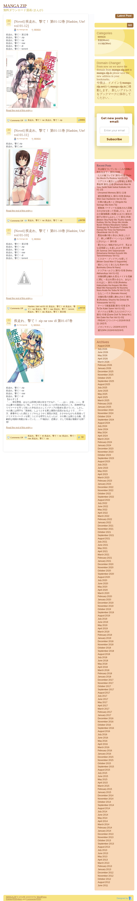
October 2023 (104, 455)
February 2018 (105, 673)
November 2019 (105, 606)
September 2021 (106, 535)
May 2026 (102, 355)
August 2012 (104, 882)
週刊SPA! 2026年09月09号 (111, 330)
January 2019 (104, 638)
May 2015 (102, 779)
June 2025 (103, 391)
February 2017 (105, 712)
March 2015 (103, 786)
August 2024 (104, 423)
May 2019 (102, 625)
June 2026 (103, 352)
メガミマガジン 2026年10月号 (112, 327)
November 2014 (105, 798)
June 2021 (103, 545)
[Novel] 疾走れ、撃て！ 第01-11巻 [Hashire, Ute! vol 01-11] (49, 133)
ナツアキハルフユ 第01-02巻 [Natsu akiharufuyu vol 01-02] (114, 272)
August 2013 (104, 847)
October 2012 (104, 879)
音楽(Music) (103, 40)
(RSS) (14, 899)
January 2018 (104, 676)
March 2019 (103, 631)
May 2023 (102, 471)
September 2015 (106, 766)
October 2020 (104, 570)
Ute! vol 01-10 (42, 306)
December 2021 (105, 525)
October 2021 (104, 532)
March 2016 (103, 747)
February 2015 (105, 789)
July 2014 (102, 811)
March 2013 (103, 863)
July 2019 (102, 619)
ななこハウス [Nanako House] (112, 293)
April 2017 (103, 705)
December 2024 (105, 410)
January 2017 (104, 715)
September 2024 (106, 419)
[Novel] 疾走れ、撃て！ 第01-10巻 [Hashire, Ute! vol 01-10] (49, 233)
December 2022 (105, 487)
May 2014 (102, 818)
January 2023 (104, 484)
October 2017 (104, 686)
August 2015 (104, 770)
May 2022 (102, 509)
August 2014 (104, 808)
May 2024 (102, 432)
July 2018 (102, 657)
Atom (19, 899)
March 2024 (103, 439)
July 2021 (102, 542)
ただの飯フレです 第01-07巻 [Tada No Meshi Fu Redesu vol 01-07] (114, 177)
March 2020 (103, 593)
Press (44, 897)
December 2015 (105, 757)
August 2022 (104, 500)
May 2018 (102, 664)
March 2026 (103, 362)
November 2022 (105, 490)
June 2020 (103, 583)
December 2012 (105, 872)
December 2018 (105, 641)
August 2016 (104, 731)
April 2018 (103, 667)
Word (39, 897)
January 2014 (104, 831)
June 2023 (103, 468)
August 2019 (104, 615)
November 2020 (105, 567)
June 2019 (103, 622)
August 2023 (104, 461)
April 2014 (103, 821)
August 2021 (104, 538)
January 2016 (104, 754)
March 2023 (103, 477)
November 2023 (105, 452)
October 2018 (104, 648)
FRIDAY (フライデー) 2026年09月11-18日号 (113, 322)
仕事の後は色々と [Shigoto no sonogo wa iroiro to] (112, 203)
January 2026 (104, 368)
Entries (9, 899)
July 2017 (102, 696)
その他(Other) (104, 43)
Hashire (31, 306)
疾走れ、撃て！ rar (36, 120)
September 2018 (106, 651)
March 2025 (103, 400)
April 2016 (103, 744)
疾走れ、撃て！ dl (57, 306)
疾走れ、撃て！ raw (44, 309)
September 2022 (106, 497)
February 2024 (105, 442)
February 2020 (105, 596)
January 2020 (104, 599)
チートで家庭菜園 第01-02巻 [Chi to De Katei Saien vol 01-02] (113, 307)
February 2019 (105, 635)
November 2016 (105, 721)
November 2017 (105, 683)
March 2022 (103, 516)
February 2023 (105, 480)
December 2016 (105, 718)
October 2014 (104, 802)
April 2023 (103, 474)
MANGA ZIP (11, 897)
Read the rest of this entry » (19, 110)
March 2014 (103, 824)
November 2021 (105, 529)
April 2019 (103, 628)
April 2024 (103, 436)
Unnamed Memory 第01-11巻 (112, 192)
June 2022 (103, 506)
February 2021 (105, 558)
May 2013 (102, 856)
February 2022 (105, 519)
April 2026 (103, 358)
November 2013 (105, 837)
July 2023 (102, 464)
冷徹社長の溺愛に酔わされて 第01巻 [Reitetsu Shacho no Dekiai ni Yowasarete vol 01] (114, 300)
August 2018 (104, 654)
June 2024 (103, 429)
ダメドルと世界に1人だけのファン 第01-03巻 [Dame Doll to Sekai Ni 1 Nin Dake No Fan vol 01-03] (114, 314)
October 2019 (104, 609)
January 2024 (104, 445)
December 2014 (105, 795)
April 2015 (103, 782)
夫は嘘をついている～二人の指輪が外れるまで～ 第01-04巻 (114, 170)
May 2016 (102, 741)
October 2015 (104, 763)
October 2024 (104, 416)
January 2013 (104, 869)
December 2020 (105, 564)
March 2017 (103, 709)
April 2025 (103, 397)
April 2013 (103, 860)
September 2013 (106, 843)
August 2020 (104, 577)
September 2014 (106, 805)
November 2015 (105, 760)
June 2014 (103, 815)
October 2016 (104, 725)
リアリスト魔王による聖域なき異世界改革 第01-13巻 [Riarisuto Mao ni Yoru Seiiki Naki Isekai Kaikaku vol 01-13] (114, 185)
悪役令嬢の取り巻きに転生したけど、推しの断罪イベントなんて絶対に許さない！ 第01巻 (114, 238)
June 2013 (103, 853)
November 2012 (105, 876)
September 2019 (106, 612)
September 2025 (106, 381)
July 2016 (102, 734)
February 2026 (105, 365)
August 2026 (104, 346)
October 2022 (104, 493)
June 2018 (103, 660)
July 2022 (102, 503)
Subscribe (114, 139)
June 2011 (103, 885)
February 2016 (105, 750)
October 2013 (104, 840)
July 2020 (102, 580)
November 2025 (105, 374)
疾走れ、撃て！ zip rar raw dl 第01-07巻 (43, 321)
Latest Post (124, 15)
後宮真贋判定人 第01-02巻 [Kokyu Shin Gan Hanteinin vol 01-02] (113, 197)
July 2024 (102, 426)
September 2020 (106, 574)
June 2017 (103, 699)
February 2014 (105, 827)
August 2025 (104, 384)
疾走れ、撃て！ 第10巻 (56, 312)
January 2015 (104, 792)
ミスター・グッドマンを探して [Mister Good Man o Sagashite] (112, 260)
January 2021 (104, 561)
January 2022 (104, 522)
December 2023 (105, 448)
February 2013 (105, 866)
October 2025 (104, 378)
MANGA (37, 30)
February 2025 (105, 403)
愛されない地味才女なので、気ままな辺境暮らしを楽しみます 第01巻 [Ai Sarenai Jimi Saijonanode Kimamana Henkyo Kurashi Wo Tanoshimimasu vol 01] (114, 250)
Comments (31, 899)
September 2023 (106, 458)
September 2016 (106, 728)
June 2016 (103, 737)
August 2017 (104, 692)
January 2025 (104, 407)
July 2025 (102, 387)
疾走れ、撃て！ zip (53, 120)
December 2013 (105, 834)
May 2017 (102, 702)
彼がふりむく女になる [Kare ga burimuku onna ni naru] (112, 266)
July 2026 (102, 349)
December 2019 (105, 603)
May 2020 (102, 586)
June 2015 (103, 776)
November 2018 (105, 644)
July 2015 (102, 773)
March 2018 (103, 670)
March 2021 (103, 554)
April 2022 (103, 513)
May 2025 (102, 394)
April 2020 (103, 590)
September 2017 (106, 689)
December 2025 (105, 371)
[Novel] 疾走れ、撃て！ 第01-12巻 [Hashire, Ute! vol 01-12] (49, 24)
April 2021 (103, 551)
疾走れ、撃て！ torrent (64, 309)
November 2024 (105, 413)
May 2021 (102, 548)
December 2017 (105, 680)
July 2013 (102, 850)
